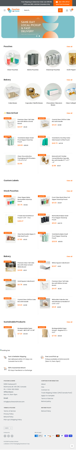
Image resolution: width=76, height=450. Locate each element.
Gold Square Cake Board (26, 281)
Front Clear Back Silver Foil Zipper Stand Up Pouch (61, 198)
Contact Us (45, 390)
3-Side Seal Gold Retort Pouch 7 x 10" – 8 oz (26, 217)
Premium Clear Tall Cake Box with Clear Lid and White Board (26, 265)
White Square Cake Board (60, 263)
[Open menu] (5, 10)
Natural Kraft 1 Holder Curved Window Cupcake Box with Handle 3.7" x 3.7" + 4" (61, 159)
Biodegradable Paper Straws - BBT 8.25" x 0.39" (26, 329)
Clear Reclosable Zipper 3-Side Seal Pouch (27, 235)
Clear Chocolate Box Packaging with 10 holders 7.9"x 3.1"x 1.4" (26, 158)
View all (70, 47)
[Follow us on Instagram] (8, 436)
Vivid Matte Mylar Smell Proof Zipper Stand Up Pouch (26, 140)
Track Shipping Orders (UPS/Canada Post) (56, 393)
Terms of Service (47, 398)
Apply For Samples (47, 396)
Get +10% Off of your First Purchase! (63, 3)
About (43, 384)
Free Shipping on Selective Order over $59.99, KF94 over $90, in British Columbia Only (36, 3)
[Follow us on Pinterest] (12, 436)
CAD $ (6, 428)
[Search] (60, 10)
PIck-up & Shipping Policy (13, 420)
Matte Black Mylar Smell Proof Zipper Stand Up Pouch (60, 218)
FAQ (42, 387)
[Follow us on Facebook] (5, 436)
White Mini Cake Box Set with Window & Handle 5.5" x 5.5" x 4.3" (61, 301)
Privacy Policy (9, 414)
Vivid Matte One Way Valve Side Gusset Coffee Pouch (61, 139)
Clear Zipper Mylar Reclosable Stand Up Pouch (25, 199)
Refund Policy (8, 417)
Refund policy (46, 401)
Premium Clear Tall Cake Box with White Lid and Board (26, 121)
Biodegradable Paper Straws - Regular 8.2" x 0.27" (59, 330)
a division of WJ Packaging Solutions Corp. (17, 444)
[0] (71, 10)
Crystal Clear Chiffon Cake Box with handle (61, 120)
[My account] (67, 10)
